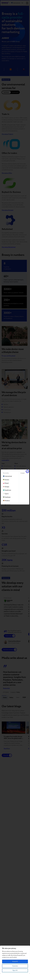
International (8, 476)
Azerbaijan (7, 497)
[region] (15, 960)
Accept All (15, 961)
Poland (7, 483)
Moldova (7, 501)
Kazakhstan (8, 490)
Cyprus (7, 494)
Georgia (7, 487)
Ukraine (7, 480)
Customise (15, 966)
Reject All (15, 970)
